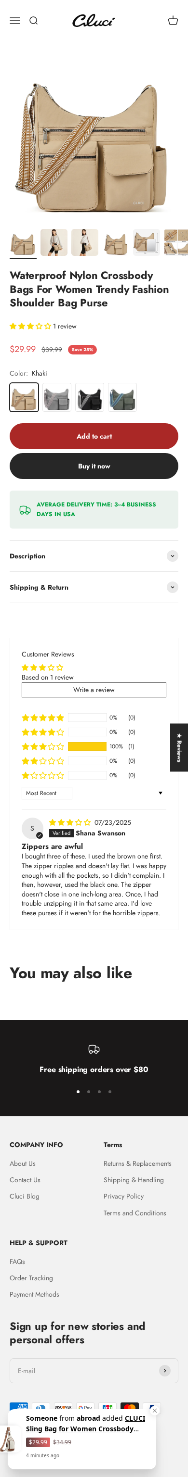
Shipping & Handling (134, 1180)
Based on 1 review (48, 677)
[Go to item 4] (115, 244)
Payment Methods (34, 1294)
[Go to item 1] (23, 244)
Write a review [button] (94, 689)
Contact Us (25, 1180)
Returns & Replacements (138, 1163)
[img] (71, 822)
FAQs (17, 1261)
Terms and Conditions (135, 1213)
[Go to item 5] (146, 244)
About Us (23, 1163)
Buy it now (94, 466)
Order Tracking (31, 1278)
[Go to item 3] (84, 244)
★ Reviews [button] (179, 747)
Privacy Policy (124, 1196)
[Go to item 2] (53, 244)
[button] (31, 326)
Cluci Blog (25, 1196)
